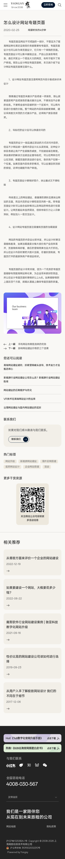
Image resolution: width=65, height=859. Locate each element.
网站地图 (11, 826)
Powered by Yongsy (17, 852)
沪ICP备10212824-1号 (16, 841)
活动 (46, 466)
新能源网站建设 (28, 461)
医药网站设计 (12, 466)
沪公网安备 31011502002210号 (25, 848)
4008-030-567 (22, 784)
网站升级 (10, 461)
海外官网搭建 (49, 461)
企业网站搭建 (32, 466)
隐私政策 (51, 826)
